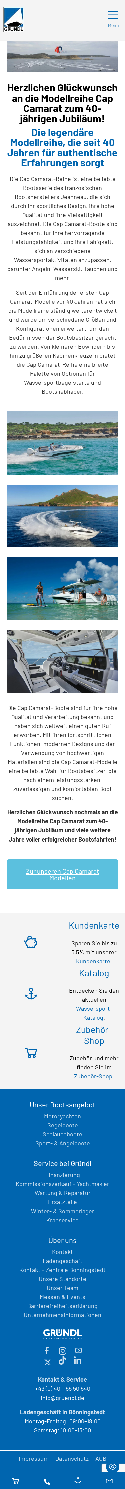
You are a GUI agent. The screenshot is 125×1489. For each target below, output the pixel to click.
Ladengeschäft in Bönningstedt (62, 1412)
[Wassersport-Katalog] (78, 1480)
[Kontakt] (47, 1480)
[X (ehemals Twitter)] (47, 1361)
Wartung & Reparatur (63, 1192)
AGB (100, 1458)
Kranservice (62, 1220)
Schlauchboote (62, 1134)
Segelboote (62, 1125)
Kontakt (62, 1251)
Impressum (34, 1458)
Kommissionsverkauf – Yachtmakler (62, 1183)
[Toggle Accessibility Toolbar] (112, 1466)
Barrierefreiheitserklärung (62, 1305)
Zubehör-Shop (93, 1076)
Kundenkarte (93, 961)
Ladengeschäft (62, 1260)
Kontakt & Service (62, 1379)
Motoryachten (62, 1116)
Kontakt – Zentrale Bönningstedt (62, 1269)
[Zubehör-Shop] (16, 1480)
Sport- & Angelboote (62, 1143)
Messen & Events (62, 1296)
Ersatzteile (62, 1201)
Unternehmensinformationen (62, 1314)
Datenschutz (72, 1458)
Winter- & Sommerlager (62, 1211)
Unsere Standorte (62, 1278)
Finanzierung (62, 1174)
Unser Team (62, 1287)
